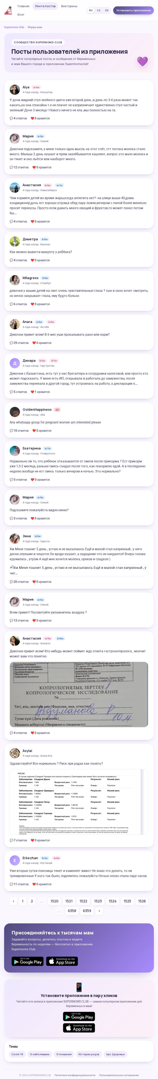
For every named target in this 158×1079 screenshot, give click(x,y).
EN (106, 10)
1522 (83, 901)
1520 (54, 901)
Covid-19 (17, 1054)
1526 (142, 901)
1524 (113, 901)
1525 (127, 901)
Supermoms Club (14, 27)
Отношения (64, 1054)
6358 (72, 910)
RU (91, 10)
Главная (23, 6)
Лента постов (45, 6)
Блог (20, 14)
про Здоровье (115, 1054)
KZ (99, 10)
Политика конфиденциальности (75, 1075)
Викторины (69, 6)
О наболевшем (39, 1054)
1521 (69, 901)
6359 (87, 910)
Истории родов (89, 1054)
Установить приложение (133, 10)
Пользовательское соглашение (119, 1075)
